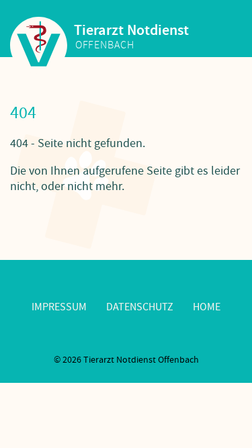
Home (206, 307)
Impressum (59, 307)
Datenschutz (139, 307)
